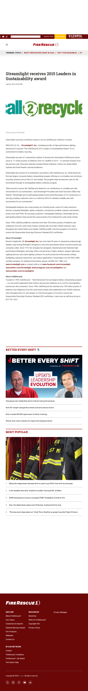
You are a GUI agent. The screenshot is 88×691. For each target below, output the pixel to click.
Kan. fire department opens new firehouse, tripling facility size (35, 505)
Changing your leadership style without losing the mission (30, 401)
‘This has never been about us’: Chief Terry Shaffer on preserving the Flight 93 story (43, 512)
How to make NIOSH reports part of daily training (26, 414)
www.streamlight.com (15, 264)
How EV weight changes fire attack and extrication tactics (30, 408)
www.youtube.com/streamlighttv (20, 271)
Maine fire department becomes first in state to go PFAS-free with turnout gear (41, 484)
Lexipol (21, 676)
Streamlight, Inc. (32, 241)
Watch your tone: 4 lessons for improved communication (29, 421)
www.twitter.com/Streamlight (18, 268)
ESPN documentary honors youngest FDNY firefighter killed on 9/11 (37, 498)
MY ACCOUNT (60, 36)
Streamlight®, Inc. (29, 145)
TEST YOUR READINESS (67, 53)
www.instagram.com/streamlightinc (47, 268)
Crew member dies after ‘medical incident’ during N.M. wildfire (35, 491)
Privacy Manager (60, 612)
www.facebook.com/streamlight (56, 264)
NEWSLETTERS (48, 36)
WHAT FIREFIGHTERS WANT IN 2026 (39, 53)
